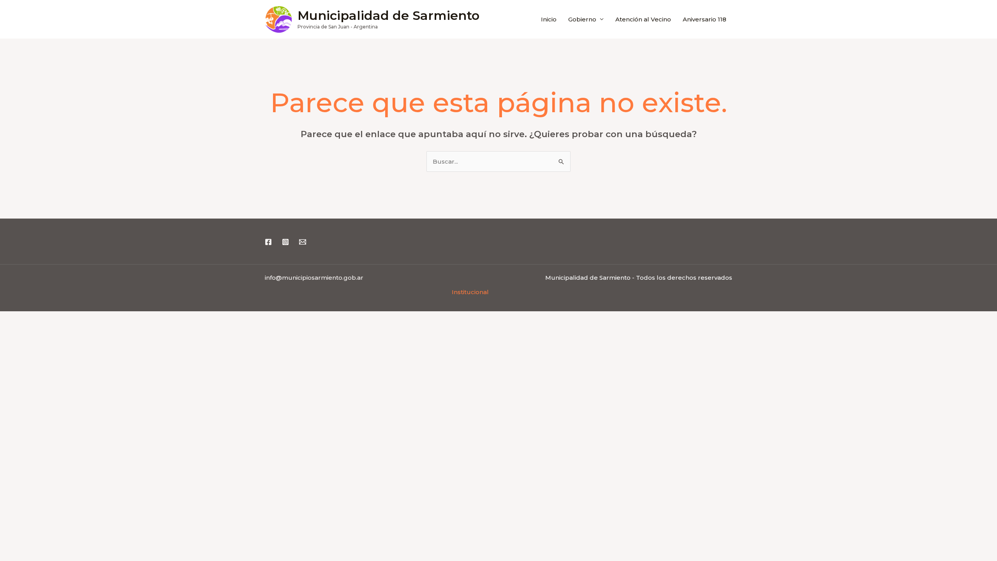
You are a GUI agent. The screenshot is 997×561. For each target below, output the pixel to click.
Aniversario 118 (704, 19)
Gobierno (582, 19)
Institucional (470, 292)
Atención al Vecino (643, 19)
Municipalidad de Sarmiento (388, 15)
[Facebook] (268, 241)
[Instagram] (285, 241)
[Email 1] (302, 241)
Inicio (549, 19)
